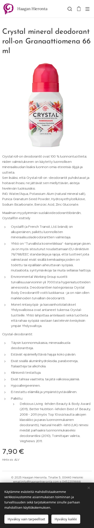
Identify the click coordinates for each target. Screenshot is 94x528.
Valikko (87, 8)
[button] (70, 8)
